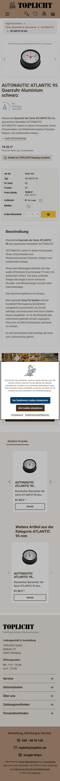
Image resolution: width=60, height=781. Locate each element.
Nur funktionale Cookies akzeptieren (30, 400)
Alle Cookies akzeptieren (30, 408)
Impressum (17, 414)
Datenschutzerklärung (37, 414)
